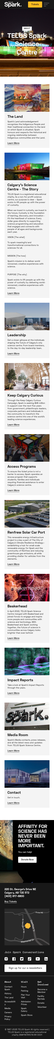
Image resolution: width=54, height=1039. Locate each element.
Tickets (35, 4)
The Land (8, 998)
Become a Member (42, 991)
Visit (24, 981)
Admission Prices (26, 1003)
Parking (24, 991)
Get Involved (43, 983)
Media (7, 1009)
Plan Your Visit (25, 996)
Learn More (13, 143)
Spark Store (26, 1015)
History (7, 994)
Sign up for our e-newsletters (25, 968)
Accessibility (9, 1003)
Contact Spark (8, 988)
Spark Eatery (24, 1010)
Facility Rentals (41, 997)
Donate (41, 1003)
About (7, 981)
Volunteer (42, 1007)
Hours (24, 987)
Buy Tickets (10, 902)
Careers (8, 1013)
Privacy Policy (7, 1018)
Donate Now (27, 860)
